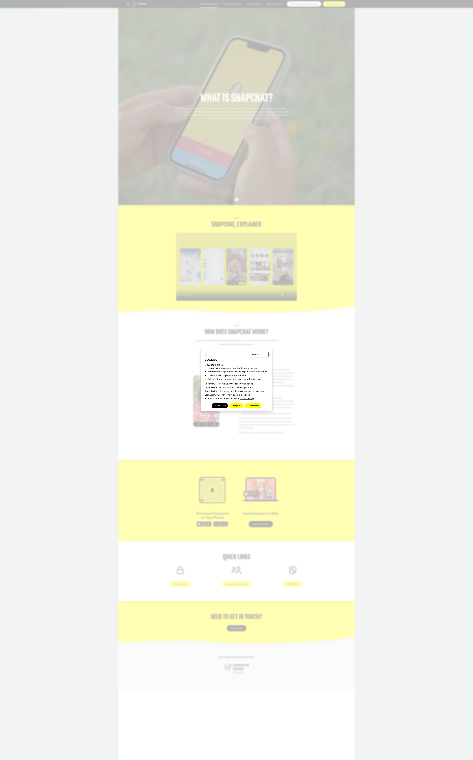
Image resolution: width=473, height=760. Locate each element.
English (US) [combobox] (255, 354)
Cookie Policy (247, 398)
